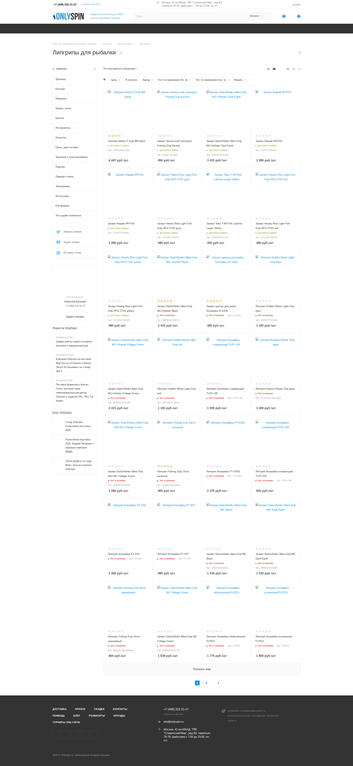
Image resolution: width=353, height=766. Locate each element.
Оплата (80, 709)
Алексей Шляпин (75, 301)
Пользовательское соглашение (246, 716)
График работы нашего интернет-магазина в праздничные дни (74, 343)
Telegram (75, 735)
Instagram (66, 735)
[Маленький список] (268, 69)
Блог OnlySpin (62, 412)
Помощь (59, 715)
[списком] (293, 69)
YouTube (85, 735)
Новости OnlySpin (65, 328)
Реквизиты (97, 715)
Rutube (94, 735)
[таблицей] (299, 69)
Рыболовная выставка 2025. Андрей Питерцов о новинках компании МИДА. (79, 445)
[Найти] (267, 16)
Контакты (120, 709)
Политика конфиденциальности (247, 711)
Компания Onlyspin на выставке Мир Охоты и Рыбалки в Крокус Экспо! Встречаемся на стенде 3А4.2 (73, 365)
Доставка (60, 709)
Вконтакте (56, 735)
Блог (76, 715)
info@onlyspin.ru (174, 721)
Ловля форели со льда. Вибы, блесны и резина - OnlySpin (79, 465)
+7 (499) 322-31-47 (65, 4)
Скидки (99, 709)
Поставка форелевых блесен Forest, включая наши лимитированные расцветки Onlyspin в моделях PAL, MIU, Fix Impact (75, 392)
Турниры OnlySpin (66, 722)
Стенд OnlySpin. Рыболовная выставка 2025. (77, 426)
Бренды (119, 715)
